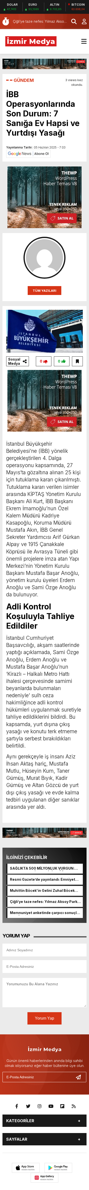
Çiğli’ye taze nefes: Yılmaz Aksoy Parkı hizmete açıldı (44, 901)
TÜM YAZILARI (44, 291)
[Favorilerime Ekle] (77, 361)
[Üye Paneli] (82, 21)
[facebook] (16, 1106)
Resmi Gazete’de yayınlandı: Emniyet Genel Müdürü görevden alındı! (42, 879)
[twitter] (28, 1106)
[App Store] (26, 1168)
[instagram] (39, 1106)
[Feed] (73, 1106)
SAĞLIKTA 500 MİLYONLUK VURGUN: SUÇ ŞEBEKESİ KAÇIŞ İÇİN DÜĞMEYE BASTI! (42, 868)
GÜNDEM (24, 80)
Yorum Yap (44, 1018)
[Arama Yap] (72, 21)
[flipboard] (62, 1106)
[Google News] (28, 153)
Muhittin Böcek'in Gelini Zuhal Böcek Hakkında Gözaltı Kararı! (42, 890)
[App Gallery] (44, 1178)
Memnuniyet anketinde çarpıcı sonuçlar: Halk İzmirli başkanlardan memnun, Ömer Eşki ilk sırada (45, 913)
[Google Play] (58, 1168)
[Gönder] (80, 1077)
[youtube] (50, 1106)
